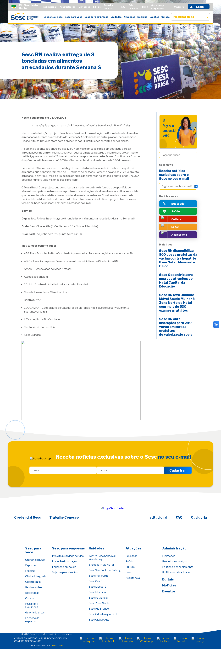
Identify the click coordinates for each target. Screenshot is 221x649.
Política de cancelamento (177, 567)
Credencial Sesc (53, 17)
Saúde (129, 561)
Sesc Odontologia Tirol (103, 614)
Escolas (30, 570)
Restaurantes (33, 587)
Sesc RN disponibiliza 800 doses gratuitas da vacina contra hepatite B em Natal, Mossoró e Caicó (178, 258)
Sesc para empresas (96, 17)
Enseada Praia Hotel (101, 564)
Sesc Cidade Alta (99, 619)
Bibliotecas (32, 592)
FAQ (123, 7)
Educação (132, 556)
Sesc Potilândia (98, 597)
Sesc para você (73, 17)
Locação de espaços (32, 620)
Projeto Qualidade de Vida (68, 556)
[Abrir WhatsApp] (213, 641)
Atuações (129, 17)
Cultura (130, 567)
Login (200, 6)
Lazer (129, 572)
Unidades (116, 17)
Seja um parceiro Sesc (65, 572)
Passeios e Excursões (31, 605)
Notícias (142, 17)
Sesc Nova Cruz (98, 575)
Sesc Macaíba (97, 592)
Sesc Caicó (95, 581)
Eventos (154, 17)
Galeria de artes (35, 612)
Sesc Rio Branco (99, 608)
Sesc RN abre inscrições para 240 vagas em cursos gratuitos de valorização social (176, 326)
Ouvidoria (179, 7)
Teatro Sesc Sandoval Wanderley (102, 557)
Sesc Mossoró (97, 586)
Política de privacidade (176, 572)
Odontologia (33, 581)
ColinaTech (57, 645)
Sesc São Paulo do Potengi (105, 570)
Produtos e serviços (174, 561)
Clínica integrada (35, 576)
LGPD (145, 7)
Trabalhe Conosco (64, 517)
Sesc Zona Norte (99, 603)
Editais (97, 7)
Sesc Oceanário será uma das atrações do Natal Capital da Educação (176, 280)
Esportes (31, 565)
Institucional (49, 7)
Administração (67, 7)
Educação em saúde (64, 567)
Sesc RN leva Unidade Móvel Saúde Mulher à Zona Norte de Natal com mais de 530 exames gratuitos (177, 302)
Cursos (165, 17)
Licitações (84, 7)
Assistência (133, 578)
